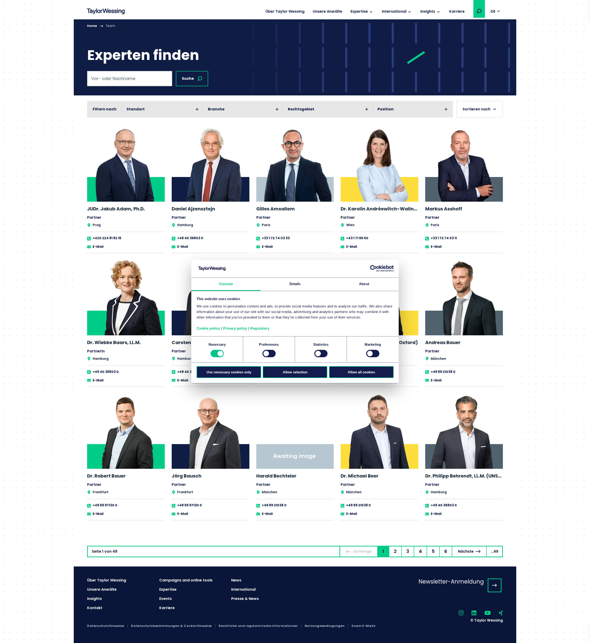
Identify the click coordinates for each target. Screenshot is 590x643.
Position (386, 109)
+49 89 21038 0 (443, 371)
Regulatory (259, 328)
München (438, 358)
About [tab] (364, 284)
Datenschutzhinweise (105, 626)
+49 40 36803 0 (190, 238)
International (394, 11)
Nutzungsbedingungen (325, 626)
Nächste (466, 551)
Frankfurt (101, 492)
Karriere (457, 11)
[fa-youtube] (483, 613)
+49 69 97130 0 (105, 505)
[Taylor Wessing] (106, 12)
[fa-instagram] (457, 613)
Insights (427, 11)
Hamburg (185, 225)
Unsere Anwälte (327, 11)
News (236, 580)
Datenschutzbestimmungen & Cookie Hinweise (171, 626)
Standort (136, 109)
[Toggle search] (479, 11)
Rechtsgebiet (301, 109)
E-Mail (98, 246)
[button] (479, 11)
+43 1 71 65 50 (357, 238)
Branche (216, 109)
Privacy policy (235, 328)
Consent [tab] (226, 284)
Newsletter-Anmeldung (451, 581)
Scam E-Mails (363, 626)
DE (493, 11)
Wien (350, 225)
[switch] (269, 353)
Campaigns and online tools (185, 580)
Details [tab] (295, 284)
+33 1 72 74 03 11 (444, 238)
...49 (494, 551)
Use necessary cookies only (228, 372)
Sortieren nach (476, 109)
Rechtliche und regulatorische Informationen (258, 626)
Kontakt (94, 608)
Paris (266, 225)
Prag (97, 225)
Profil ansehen (126, 190)
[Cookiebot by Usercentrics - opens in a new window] (373, 268)
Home (92, 26)
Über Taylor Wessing (285, 11)
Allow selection (295, 372)
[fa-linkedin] (469, 613)
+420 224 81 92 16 (107, 238)
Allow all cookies (361, 372)
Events (165, 598)
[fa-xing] (497, 613)
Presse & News (245, 598)
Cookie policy (208, 328)
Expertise (359, 11)
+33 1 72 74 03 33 (276, 238)
